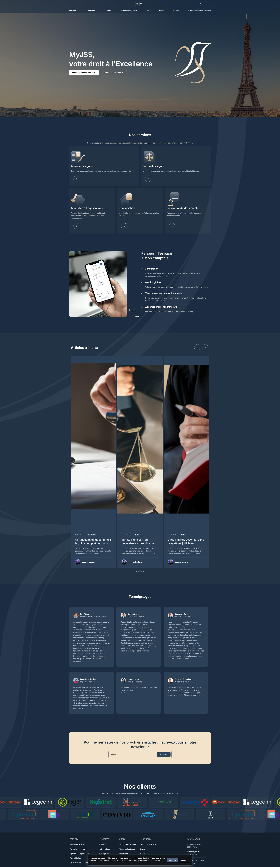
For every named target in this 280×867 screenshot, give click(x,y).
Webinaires (123, 853)
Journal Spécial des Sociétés (199, 11)
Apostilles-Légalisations (79, 853)
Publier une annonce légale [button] (82, 72)
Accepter (172, 860)
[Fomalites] (148, 179)
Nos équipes (104, 853)
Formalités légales (154, 166)
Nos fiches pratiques (127, 844)
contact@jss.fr (193, 851)
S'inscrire (163, 754)
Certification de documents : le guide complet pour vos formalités (93, 543)
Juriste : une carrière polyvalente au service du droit (138, 543)
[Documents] (172, 226)
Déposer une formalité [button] (112, 72)
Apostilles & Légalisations (87, 208)
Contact (175, 11)
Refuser (184, 860)
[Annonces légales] (76, 179)
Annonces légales (82, 166)
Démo (148, 11)
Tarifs (161, 11)
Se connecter (204, 4)
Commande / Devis (129, 11)
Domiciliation (127, 208)
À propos (102, 844)
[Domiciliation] (124, 226)
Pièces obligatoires (127, 849)
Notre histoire (104, 849)
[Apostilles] (76, 226)
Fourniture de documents (183, 208)
